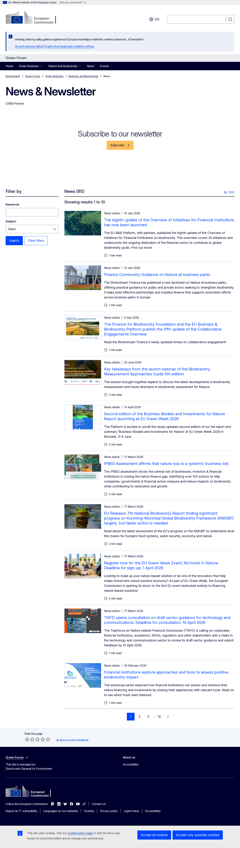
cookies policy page (80, 833)
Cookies (89, 811)
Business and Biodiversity (83, 76)
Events (104, 66)
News (90, 66)
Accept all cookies (154, 835)
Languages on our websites (60, 811)
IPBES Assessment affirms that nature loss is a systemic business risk (166, 463)
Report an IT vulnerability (21, 811)
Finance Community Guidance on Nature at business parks (157, 274)
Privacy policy (109, 811)
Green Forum (32, 76)
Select (12, 229)
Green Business (54, 76)
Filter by (13, 191)
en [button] (157, 19)
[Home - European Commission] (34, 18)
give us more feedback (74, 740)
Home (9, 66)
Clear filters (36, 240)
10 (159, 716)
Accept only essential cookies (197, 835)
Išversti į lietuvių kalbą (28, 46)
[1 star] (27, 739)
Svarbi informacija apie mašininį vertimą (69, 46)
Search (14, 240)
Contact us (99, 804)
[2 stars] (29, 739)
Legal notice (131, 811)
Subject (11, 221)
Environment (13, 76)
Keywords (12, 204)
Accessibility (131, 764)
